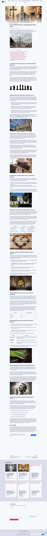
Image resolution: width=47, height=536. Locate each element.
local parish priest (28, 379)
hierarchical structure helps (14, 74)
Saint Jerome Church (9, 477)
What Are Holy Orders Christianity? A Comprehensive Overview (15, 456)
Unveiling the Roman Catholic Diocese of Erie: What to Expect (36, 492)
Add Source (43, 534)
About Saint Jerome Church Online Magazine (23, 531)
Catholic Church (12, 23)
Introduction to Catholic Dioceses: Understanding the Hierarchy (19, 51)
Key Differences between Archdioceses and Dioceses (17, 53)
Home (9, 0)
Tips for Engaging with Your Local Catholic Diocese (17, 58)
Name (11, 517)
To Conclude (12, 60)
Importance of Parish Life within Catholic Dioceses (17, 55)
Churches (16, 23)
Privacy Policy (28, 534)
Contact (25, 2)
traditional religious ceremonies (19, 412)
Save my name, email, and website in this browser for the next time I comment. (33, 516)
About (41, 0)
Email (21, 517)
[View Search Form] (44, 1)
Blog (26, 530)
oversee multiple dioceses (33, 141)
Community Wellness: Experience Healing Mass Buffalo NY (31, 456)
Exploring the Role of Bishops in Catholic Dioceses (17, 52)
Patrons (19, 0)
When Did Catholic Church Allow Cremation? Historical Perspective (10, 492)
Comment (11, 507)
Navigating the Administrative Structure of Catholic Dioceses (18, 54)
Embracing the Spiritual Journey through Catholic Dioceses (18, 59)
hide (20, 50)
